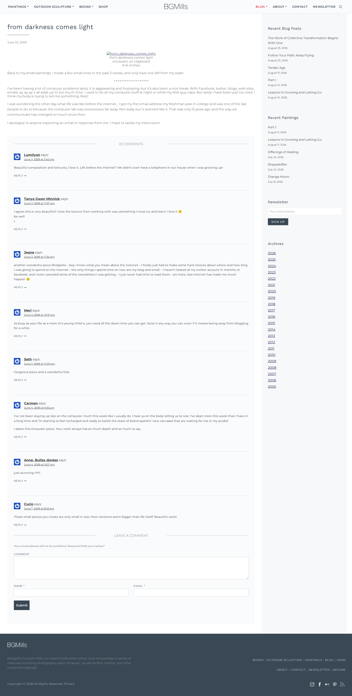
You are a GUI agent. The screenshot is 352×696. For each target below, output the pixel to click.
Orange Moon (278, 177)
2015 (271, 323)
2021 (271, 285)
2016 (271, 317)
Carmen (31, 403)
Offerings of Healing (283, 152)
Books (258, 660)
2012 (271, 342)
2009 (272, 361)
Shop (341, 660)
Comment (21, 554)
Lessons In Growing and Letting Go (295, 92)
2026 (272, 253)
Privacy (69, 684)
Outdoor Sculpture (284, 660)
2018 (271, 304)
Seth (28, 359)
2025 (272, 259)
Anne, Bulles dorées (41, 460)
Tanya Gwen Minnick (42, 199)
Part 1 (272, 127)
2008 (272, 368)
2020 (272, 291)
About (282, 669)
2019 (271, 298)
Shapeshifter (277, 164)
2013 (271, 336)
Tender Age (276, 68)
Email (139, 585)
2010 (271, 355)
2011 (271, 348)
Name (19, 585)
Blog (329, 660)
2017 (271, 310)
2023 (272, 272)
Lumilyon (32, 155)
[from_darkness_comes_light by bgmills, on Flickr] (131, 53)
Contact (298, 669)
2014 (271, 330)
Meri (28, 310)
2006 (272, 380)
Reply (18, 175)
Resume (339, 669)
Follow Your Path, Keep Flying (291, 55)
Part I (272, 80)
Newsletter (319, 669)
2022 (272, 279)
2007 (272, 374)
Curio (28, 504)
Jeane (29, 252)
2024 (272, 266)
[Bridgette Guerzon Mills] (176, 6)
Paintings (313, 660)
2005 (272, 387)
